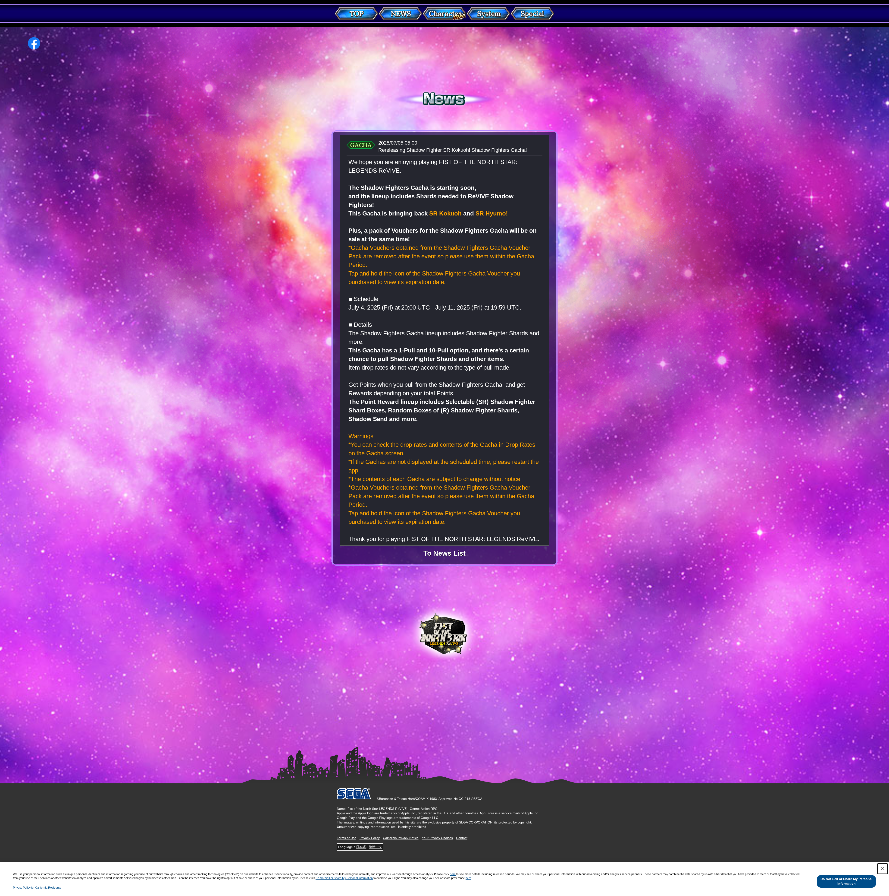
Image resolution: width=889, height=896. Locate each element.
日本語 (361, 847)
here (453, 874)
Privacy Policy (370, 838)
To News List (444, 553)
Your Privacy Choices (437, 838)
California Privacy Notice (401, 838)
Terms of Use (346, 838)
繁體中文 (375, 847)
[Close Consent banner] (882, 869)
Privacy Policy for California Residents (37, 887)
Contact (461, 838)
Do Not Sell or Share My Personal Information (344, 878)
